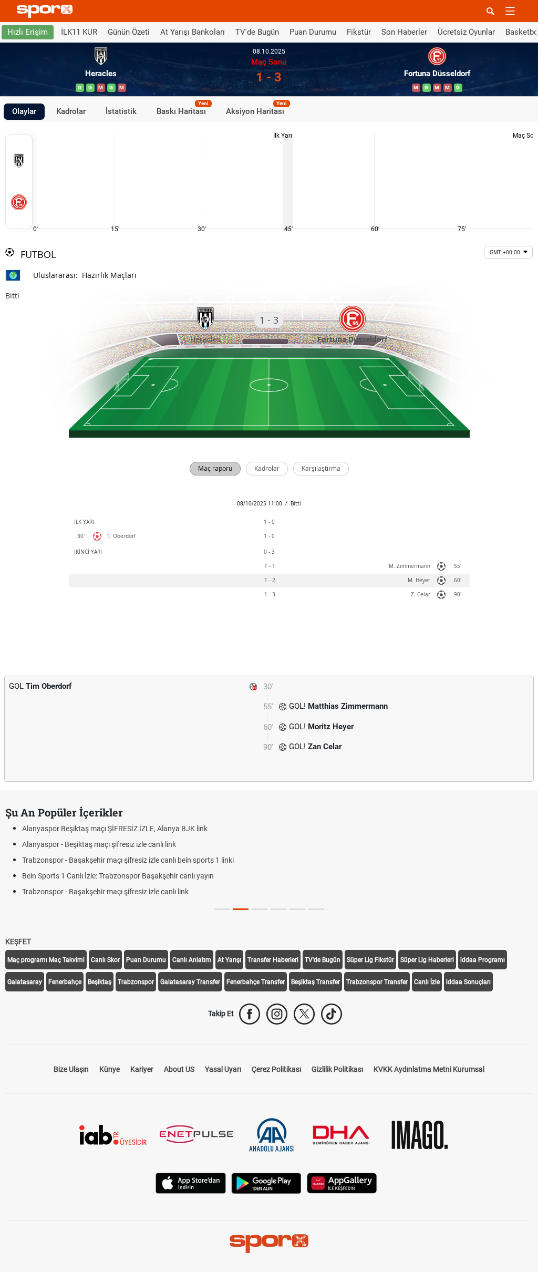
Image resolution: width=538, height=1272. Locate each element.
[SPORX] (269, 1243)
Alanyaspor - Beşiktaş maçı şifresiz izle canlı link (99, 844)
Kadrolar (71, 111)
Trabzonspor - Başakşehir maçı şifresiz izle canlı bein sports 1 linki (128, 860)
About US (179, 1069)
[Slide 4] (297, 909)
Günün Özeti (129, 32)
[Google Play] (266, 1182)
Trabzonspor (136, 982)
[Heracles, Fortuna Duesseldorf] (19, 182)
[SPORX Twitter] (304, 1014)
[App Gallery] (342, 1182)
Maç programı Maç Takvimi (46, 960)
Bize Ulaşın (71, 1069)
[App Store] (191, 1182)
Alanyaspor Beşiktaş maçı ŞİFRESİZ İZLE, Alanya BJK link (115, 828)
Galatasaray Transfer (190, 982)
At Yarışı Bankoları (192, 32)
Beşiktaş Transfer (315, 982)
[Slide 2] (259, 909)
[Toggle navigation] (510, 11)
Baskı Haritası (183, 110)
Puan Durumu (312, 32)
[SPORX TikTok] (331, 1014)
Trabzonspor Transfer (377, 982)
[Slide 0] (222, 909)
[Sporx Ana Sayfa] (47, 11)
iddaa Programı (482, 960)
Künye (109, 1069)
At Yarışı (229, 960)
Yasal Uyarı (223, 1069)
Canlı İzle (427, 982)
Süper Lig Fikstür (370, 960)
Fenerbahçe (64, 982)
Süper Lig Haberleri (427, 960)
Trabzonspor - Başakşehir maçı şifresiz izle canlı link (105, 891)
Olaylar (24, 111)
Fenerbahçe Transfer (255, 982)
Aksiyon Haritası (256, 110)
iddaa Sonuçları (468, 982)
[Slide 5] (316, 909)
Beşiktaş (99, 982)
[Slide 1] (241, 909)
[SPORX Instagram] (276, 1014)
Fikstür (359, 32)
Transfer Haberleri (272, 960)
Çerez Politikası (276, 1069)
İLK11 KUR (79, 32)
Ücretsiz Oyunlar (466, 32)
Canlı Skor (105, 960)
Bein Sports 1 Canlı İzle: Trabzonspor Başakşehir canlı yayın (118, 876)
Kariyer (141, 1069)
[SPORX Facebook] (249, 1014)
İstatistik (121, 111)
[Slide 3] (278, 909)
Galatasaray (24, 982)
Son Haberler (404, 32)
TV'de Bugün (257, 32)
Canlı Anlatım (191, 960)
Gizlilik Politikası (337, 1069)
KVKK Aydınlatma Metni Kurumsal (429, 1069)
